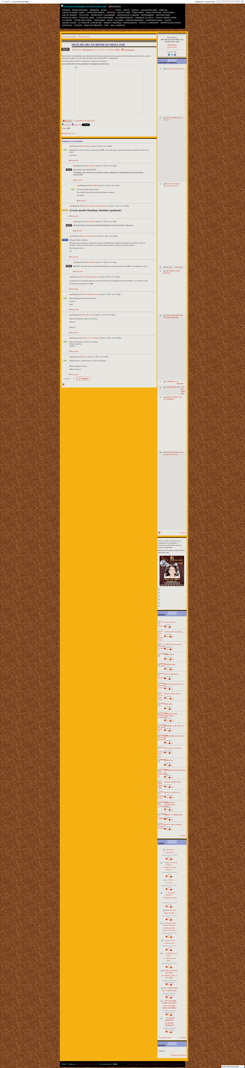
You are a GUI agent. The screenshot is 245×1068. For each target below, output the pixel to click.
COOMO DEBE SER (183, 390)
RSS (63, 384)
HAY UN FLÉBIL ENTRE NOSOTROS (169, 1007)
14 (168, 649)
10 (172, 743)
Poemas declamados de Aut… (174, 684)
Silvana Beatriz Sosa (89, 236)
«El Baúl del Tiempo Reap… (174, 631)
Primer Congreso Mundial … (174, 824)
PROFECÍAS (168, 760)
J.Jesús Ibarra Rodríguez (90, 277)
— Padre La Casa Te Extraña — (169, 868)
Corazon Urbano (169, 622)
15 (173, 721)
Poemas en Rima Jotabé (172, 693)
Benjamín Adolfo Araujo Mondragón (94, 206)
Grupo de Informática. (171, 674)
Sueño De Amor (169, 913)
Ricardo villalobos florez (170, 994)
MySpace (68, 125)
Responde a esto (68, 133)
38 (173, 797)
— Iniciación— (169, 852)
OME (117, 49)
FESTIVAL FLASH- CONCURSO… (170, 715)
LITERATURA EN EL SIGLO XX (174, 737)
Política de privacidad (159, 1064)
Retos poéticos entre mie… (173, 748)
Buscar (243, 2)
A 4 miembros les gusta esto (84, 120)
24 (172, 787)
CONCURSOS (169, 654)
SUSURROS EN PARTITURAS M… (174, 771)
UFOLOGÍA (168, 704)
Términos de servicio (177, 1064)
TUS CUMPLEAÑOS (169, 990)
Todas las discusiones (69, 36)
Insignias (130, 1064)
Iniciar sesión (210, 2)
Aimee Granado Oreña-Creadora (86, 1064)
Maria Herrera (87, 49)
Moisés (84, 357)
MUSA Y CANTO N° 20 (172, 792)
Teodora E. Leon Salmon (90, 338)
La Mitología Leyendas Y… (173, 644)
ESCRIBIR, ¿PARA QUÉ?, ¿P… (175, 726)
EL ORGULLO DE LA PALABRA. (169, 976)
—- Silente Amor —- (169, 943)
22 (173, 636)
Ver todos (183, 533)
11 (172, 731)
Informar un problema (142, 1064)
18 (173, 669)
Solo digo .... (179, 267)
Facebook (77, 125)
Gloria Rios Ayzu (88, 315)
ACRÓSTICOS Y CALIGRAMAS (170, 804)
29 (173, 659)
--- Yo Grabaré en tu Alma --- (169, 959)
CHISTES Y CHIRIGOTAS (173, 815)
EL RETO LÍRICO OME (172, 782)
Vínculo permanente (71, 146)
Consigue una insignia (178, 1055)
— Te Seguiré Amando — (169, 898)
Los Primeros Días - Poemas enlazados (169, 929)
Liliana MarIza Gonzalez (90, 294)
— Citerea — (169, 882)
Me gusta (68, 121)
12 (172, 777)
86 (168, 636)
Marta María (86, 146)
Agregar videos (166, 1037)
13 (168, 659)
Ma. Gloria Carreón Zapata (171, 981)
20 (172, 810)
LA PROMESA (180, 382)
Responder (73, 160)
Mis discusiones (84, 36)
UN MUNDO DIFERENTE (169, 1024)
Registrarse (199, 2)
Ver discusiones (129, 50)
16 (173, 698)
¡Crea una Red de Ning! (20, 2)
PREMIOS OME (169, 664)
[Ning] (5, 2)
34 (168, 669)
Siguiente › (85, 378)
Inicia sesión (172, 47)
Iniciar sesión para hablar (230, 1066)
